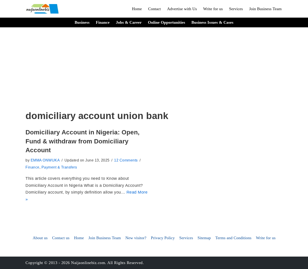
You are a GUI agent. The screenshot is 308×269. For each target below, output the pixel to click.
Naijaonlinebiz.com (88, 262)
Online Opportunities (166, 22)
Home (137, 9)
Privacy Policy (163, 238)
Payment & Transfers (59, 167)
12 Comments (126, 160)
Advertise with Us (182, 9)
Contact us (60, 238)
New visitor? (135, 238)
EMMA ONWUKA (45, 160)
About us (40, 238)
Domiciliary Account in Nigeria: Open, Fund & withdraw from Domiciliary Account (82, 141)
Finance (103, 22)
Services (236, 9)
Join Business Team (265, 9)
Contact (154, 9)
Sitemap (204, 238)
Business (82, 22)
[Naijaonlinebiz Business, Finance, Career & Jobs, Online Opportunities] (42, 9)
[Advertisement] (154, 74)
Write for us (213, 9)
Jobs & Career (129, 22)
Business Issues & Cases (212, 22)
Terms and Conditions (233, 238)
